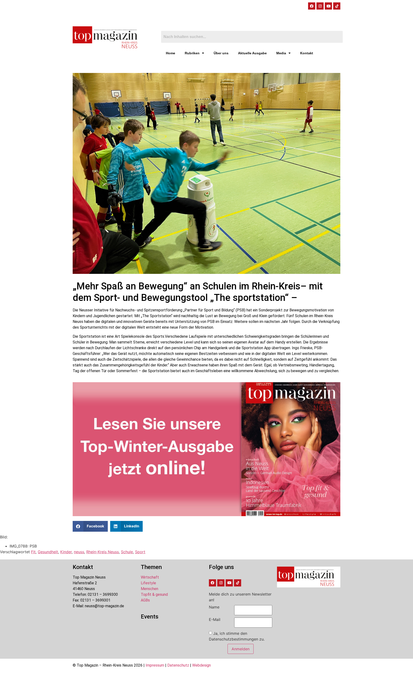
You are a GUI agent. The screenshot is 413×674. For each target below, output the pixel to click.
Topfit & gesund (154, 594)
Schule (127, 551)
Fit (33, 551)
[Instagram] (320, 6)
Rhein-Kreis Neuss (102, 551)
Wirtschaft (150, 577)
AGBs (145, 600)
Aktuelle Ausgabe (252, 53)
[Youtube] (328, 6)
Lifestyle (148, 583)
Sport (140, 551)
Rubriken (192, 53)
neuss (79, 551)
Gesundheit (48, 551)
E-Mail (214, 619)
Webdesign (201, 665)
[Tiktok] (336, 6)
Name (214, 607)
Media (281, 53)
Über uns (221, 53)
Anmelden (241, 648)
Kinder (66, 551)
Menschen (149, 588)
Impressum (155, 665)
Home (170, 53)
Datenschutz (178, 665)
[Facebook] (311, 6)
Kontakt (306, 53)
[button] (90, 526)
